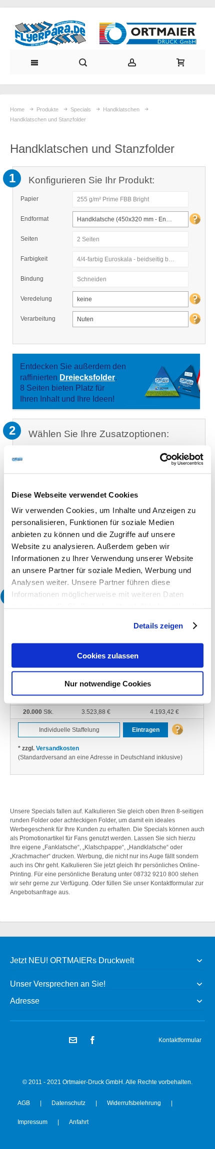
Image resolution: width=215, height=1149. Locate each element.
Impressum (33, 1122)
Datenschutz (69, 1103)
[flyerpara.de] (107, 33)
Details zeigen (158, 625)
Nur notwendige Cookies (107, 683)
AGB (24, 1103)
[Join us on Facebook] (93, 1040)
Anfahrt (78, 1122)
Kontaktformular (180, 1040)
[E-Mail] (74, 1040)
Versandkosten (57, 748)
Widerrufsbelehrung (134, 1103)
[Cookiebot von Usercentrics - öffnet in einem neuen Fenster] (160, 459)
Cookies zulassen (107, 655)
